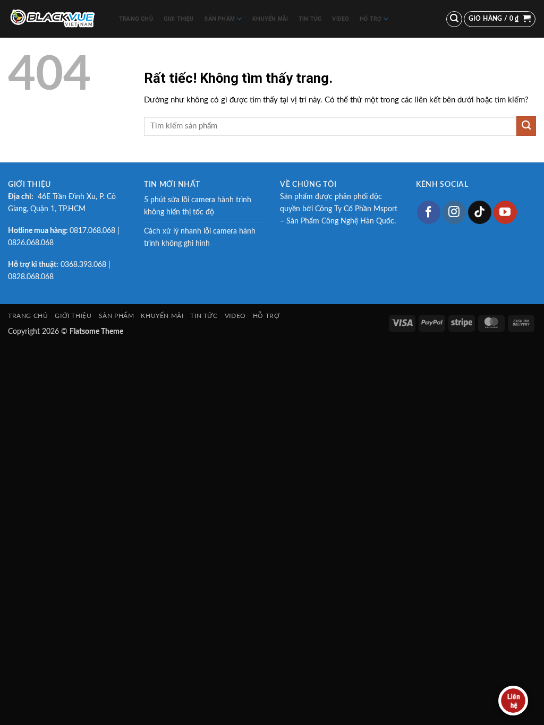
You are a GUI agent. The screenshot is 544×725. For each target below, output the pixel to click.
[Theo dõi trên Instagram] (454, 212)
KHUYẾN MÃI (270, 18)
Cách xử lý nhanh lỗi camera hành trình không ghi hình (200, 237)
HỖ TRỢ (370, 18)
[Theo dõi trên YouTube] (505, 212)
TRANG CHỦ (136, 18)
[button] (454, 19)
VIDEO (340, 18)
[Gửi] (526, 126)
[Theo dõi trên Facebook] (428, 212)
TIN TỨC (310, 18)
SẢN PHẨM (219, 18)
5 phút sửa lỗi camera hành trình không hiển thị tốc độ (197, 206)
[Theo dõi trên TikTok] (479, 212)
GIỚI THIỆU (179, 18)
